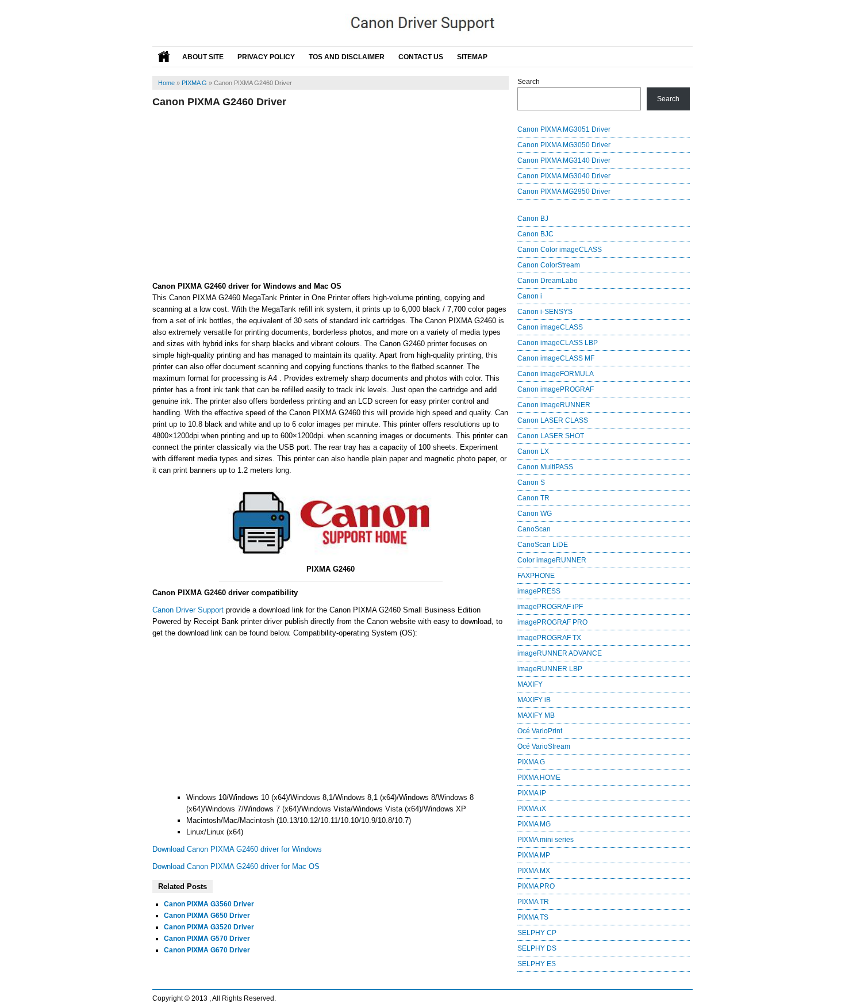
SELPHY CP (536, 933)
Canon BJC (535, 234)
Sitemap (472, 57)
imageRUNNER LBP (549, 669)
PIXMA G (194, 82)
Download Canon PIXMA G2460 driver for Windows (237, 849)
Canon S (531, 482)
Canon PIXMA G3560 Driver (209, 904)
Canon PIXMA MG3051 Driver (563, 129)
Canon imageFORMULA (555, 374)
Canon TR (533, 498)
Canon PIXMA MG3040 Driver (563, 176)
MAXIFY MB (536, 715)
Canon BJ (532, 219)
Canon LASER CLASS (552, 420)
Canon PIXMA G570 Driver (207, 939)
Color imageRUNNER (551, 560)
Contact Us (420, 57)
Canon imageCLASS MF (555, 358)
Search (528, 82)
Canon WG (534, 514)
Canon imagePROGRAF (555, 389)
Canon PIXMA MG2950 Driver (563, 191)
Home (166, 82)
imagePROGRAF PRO (552, 622)
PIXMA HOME (538, 778)
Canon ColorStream (548, 265)
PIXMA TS (532, 917)
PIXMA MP (533, 855)
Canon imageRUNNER (553, 405)
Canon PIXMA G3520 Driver (209, 927)
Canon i (529, 296)
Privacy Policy (266, 57)
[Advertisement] (330, 194)
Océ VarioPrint (539, 731)
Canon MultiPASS (545, 467)
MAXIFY (530, 684)
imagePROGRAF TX (549, 638)
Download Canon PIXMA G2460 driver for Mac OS (236, 866)
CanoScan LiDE (542, 545)
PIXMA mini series (545, 840)
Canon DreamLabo (547, 281)
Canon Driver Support (188, 610)
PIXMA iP (531, 793)
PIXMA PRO (536, 886)
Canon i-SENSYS (545, 312)
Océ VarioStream (543, 746)
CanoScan (534, 529)
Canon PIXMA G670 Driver (207, 950)
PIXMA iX (531, 809)
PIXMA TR (533, 902)
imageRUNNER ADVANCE (559, 653)
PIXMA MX (533, 871)
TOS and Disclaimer (347, 57)
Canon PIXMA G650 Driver (207, 916)
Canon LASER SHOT (550, 436)
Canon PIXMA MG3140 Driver (563, 160)
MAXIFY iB (534, 700)
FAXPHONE (536, 576)
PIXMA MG (534, 824)
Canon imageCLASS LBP (557, 343)
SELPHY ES (536, 964)
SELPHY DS (536, 948)
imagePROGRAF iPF (550, 607)
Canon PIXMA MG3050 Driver (563, 145)
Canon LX (533, 451)
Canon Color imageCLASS (559, 250)
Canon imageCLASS (550, 327)
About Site (203, 57)
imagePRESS (538, 591)
